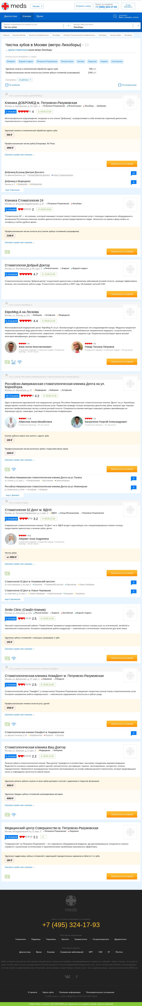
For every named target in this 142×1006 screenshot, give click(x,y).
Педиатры (35, 939)
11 (133, 173)
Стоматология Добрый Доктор (27, 265)
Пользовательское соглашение (100, 992)
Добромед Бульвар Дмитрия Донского (24, 172)
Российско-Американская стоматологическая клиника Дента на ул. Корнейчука (55, 385)
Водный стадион (26, 61)
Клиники (27, 16)
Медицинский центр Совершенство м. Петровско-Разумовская (51, 828)
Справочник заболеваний (71, 952)
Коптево (80, 61)
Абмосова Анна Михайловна (35, 421)
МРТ (91, 952)
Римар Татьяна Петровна (99, 346)
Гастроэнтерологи (101, 939)
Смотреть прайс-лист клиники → (20, 154)
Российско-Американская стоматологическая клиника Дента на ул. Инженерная (46, 486)
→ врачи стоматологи (17, 50)
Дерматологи (120, 939)
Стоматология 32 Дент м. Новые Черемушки (28, 590)
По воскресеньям (129, 85)
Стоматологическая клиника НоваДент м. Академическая (34, 732)
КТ (109, 952)
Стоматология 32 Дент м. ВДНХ (28, 510)
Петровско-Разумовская (47, 61)
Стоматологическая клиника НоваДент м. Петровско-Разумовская (54, 676)
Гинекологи (21, 939)
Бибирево (11, 61)
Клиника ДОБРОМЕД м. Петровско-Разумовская (41, 103)
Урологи (65, 939)
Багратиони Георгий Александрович (106, 421)
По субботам (14, 85)
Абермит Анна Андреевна (34, 538)
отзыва (11, 111)
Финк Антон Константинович (35, 346)
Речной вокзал (67, 61)
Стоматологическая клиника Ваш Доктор (35, 747)
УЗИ (100, 952)
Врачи (40, 16)
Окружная (92, 61)
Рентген (119, 952)
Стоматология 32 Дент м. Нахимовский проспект (30, 581)
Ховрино (104, 61)
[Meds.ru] (71, 903)
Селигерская (117, 61)
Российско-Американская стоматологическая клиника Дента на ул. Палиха (43, 477)
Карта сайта (48, 992)
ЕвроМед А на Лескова (22, 312)
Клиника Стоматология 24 (24, 200)
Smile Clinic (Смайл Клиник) (25, 610)
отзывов (11, 274)
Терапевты (51, 939)
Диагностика (10, 16)
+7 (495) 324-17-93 (106, 5)
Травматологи (80, 939)
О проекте (32, 992)
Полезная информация (70, 992)
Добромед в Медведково (18, 181)
